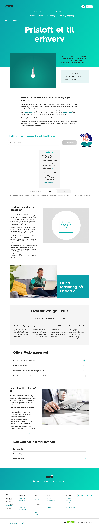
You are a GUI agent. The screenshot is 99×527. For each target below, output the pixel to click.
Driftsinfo (42, 12)
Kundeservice (50, 12)
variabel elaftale (67, 112)
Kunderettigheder (19, 454)
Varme (32, 16)
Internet (37, 510)
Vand (41, 16)
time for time (28, 112)
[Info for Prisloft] (53, 168)
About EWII (69, 500)
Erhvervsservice (23, 509)
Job (64, 12)
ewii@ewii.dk (9, 505)
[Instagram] (91, 495)
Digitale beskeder (23, 505)
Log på (89, 6)
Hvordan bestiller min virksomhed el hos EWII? (30, 376)
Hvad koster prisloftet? (21, 365)
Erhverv (76, 2)
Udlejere (83, 2)
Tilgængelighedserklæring (17, 523)
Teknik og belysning (66, 16)
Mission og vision (51, 505)
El (25, 16)
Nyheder (49, 507)
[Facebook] (78, 495)
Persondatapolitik (11, 522)
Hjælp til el (22, 507)
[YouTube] (87, 495)
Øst (64, 191)
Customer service (70, 507)
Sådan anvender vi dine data (69, 146)
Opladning (51, 16)
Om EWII (58, 12)
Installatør (90, 2)
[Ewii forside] (9, 5)
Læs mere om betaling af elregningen (20, 433)
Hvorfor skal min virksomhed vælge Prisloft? (29, 371)
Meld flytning (38, 499)
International (69, 498)
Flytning (36, 12)
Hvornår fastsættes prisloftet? (24, 360)
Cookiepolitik (23, 522)
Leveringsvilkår (18, 449)
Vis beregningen (48, 182)
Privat (70, 2)
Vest (50, 191)
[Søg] (83, 6)
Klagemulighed (18, 459)
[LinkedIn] (82, 495)
